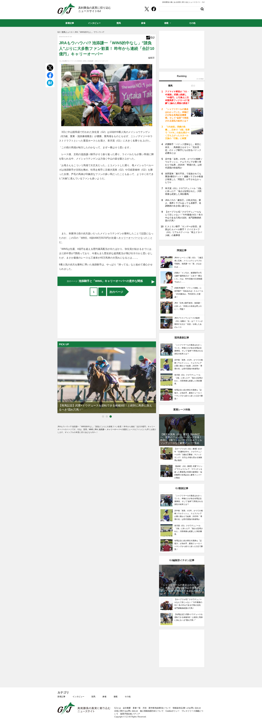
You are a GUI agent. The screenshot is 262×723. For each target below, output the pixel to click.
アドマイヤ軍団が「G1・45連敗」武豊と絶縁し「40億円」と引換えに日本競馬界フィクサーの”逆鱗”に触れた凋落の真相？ (177, 97)
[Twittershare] (146, 9)
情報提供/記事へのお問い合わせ (187, 708)
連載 (116, 696)
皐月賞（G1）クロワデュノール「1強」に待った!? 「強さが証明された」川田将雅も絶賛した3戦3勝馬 (184, 191)
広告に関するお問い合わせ (126, 711)
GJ (66, 9)
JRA (96, 429)
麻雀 (104, 696)
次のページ (116, 291)
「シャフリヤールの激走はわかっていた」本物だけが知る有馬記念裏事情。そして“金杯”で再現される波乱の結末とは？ (176, 115)
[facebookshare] (153, 9)
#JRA (85, 61)
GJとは (117, 708)
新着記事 (61, 696)
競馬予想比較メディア (130, 714)
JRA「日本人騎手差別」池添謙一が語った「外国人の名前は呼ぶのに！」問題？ (188, 306)
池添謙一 (86, 154)
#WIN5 (79, 61)
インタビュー (78, 696)
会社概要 (127, 708)
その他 (128, 696)
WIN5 (84, 238)
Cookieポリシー (173, 711)
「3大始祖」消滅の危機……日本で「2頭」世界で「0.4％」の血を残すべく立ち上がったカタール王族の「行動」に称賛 (177, 132)
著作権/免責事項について (159, 708)
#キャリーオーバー (101, 61)
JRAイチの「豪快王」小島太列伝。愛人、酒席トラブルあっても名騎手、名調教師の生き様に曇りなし (183, 203)
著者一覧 (137, 708)
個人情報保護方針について (152, 711)
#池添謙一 (90, 61)
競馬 (93, 696)
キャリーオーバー (128, 238)
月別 (144, 708)
